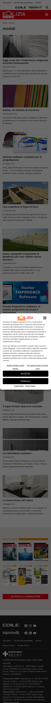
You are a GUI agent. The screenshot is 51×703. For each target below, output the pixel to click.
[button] (44, 318)
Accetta (25, 374)
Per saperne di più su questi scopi (37, 367)
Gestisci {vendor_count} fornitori (15, 367)
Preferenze (25, 381)
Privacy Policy (30, 386)
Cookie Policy (19, 386)
